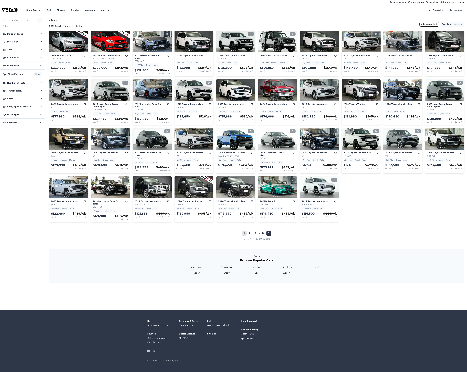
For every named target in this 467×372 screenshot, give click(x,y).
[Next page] (268, 233)
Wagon (286, 273)
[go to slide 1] (64, 50)
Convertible (227, 267)
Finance (61, 10)
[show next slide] (84, 43)
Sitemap (211, 334)
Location (250, 338)
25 (263, 233)
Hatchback (286, 267)
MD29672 (184, 338)
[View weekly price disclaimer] (85, 71)
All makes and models (158, 325)
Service (75, 10)
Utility (227, 273)
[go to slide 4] (70, 50)
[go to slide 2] (66, 50)
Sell (49, 10)
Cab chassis (196, 267)
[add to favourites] (84, 55)
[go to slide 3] (68, 50)
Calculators (153, 342)
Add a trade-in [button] (428, 24)
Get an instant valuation (219, 325)
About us (90, 10)
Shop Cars (31, 10)
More (103, 10)
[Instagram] (154, 351)
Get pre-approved (156, 338)
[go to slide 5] (73, 50)
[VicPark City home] (10, 10)
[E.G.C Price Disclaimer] (55, 71)
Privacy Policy (174, 360)
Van (257, 273)
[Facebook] (148, 351)
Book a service (186, 325)
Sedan (197, 273)
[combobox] (19, 20)
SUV (316, 267)
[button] (39, 20)
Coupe (256, 267)
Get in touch (247, 334)
